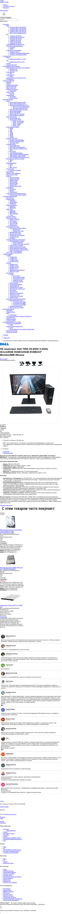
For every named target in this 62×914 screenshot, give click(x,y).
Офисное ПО (10, 75)
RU (4, 14)
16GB (11, 132)
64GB (11, 135)
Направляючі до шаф (16, 287)
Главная (5, 335)
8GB (11, 131)
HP (7, 34)
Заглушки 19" (14, 291)
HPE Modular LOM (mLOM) (17, 156)
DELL (8, 25)
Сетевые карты (11, 144)
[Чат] (0, 906)
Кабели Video (14, 180)
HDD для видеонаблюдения (21, 106)
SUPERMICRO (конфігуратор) (15, 44)
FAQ (4, 840)
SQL (11, 73)
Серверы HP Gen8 (15, 41)
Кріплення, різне (15, 294)
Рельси (8, 83)
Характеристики (8, 453)
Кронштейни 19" (14, 286)
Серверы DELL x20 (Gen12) (18, 31)
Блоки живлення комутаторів (18, 248)
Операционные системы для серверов (18, 67)
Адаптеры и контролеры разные (16, 193)
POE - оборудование (16, 251)
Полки (11, 274)
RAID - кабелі (17, 124)
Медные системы (11, 218)
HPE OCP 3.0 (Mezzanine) (17, 147)
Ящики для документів (16, 293)
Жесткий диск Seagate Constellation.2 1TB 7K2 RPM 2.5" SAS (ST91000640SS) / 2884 (11, 531)
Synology (12, 47)
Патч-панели (13, 222)
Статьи (5, 836)
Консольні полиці (18, 281)
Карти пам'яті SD (11, 86)
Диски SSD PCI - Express (17, 114)
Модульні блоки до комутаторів (19, 250)
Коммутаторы (10, 199)
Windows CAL (14, 70)
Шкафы (8, 263)
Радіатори (13, 96)
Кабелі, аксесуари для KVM (21, 244)
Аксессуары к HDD (12, 174)
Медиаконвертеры (15, 232)
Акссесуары (10, 273)
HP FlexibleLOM (14, 145)
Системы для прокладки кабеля (15, 299)
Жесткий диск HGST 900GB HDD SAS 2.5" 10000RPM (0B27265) (11, 568)
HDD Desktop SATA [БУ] (17, 115)
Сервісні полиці (17, 280)
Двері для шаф (14, 271)
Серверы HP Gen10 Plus (17, 37)
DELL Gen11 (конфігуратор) (18, 33)
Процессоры (10, 169)
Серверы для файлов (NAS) (18, 54)
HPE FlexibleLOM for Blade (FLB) (19, 157)
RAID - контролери (18, 121)
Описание (6, 451)
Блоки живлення (11, 163)
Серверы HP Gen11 (16, 36)
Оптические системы (12, 226)
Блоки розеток (14, 283)
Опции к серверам (8, 80)
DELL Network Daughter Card (18, 148)
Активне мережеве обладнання (15, 239)
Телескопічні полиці (19, 277)
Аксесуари (13, 290)
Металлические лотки (16, 300)
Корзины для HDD (11, 138)
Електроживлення (8, 309)
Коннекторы (13, 225)
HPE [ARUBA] (14, 213)
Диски (8, 101)
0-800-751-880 (4, 2)
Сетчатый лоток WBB (19, 304)
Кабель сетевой (14, 219)
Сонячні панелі (11, 320)
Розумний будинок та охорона (12, 322)
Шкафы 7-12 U (14, 265)
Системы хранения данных (14, 46)
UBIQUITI (12, 200)
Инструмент (10, 197)
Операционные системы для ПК (16, 78)
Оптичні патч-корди (15, 234)
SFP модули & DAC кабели (18, 228)
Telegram (2, 817)
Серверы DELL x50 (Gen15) (18, 27)
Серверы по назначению (13, 50)
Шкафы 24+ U (14, 268)
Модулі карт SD (11, 88)
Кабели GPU (13, 184)
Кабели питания (14, 177)
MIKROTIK (13, 203)
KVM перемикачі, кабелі (17, 241)
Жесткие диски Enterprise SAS (19, 109)
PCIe (11, 150)
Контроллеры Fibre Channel (18, 195)
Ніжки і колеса (14, 297)
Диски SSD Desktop (15, 111)
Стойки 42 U (13, 258)
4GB (11, 130)
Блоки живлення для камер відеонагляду (22, 329)
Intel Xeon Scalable (15, 170)
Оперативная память (12, 127)
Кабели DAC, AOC (18, 231)
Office (11, 76)
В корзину (4, 543)
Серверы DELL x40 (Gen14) (18, 28)
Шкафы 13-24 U (14, 267)
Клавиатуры (13, 192)
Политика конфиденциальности (12, 839)
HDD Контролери (11, 117)
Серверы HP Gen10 (16, 39)
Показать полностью (6, 505)
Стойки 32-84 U (14, 261)
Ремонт (5, 5)
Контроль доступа (11, 332)
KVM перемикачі (18, 242)
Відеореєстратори (11, 330)
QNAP (11, 49)
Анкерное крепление (16, 306)
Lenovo (8, 63)
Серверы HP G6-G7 (16, 43)
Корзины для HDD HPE (17, 141)
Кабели (8, 176)
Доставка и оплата (8, 6)
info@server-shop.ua (10, 814)
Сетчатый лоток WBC (19, 302)
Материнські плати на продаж (15, 158)
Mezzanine (13, 151)
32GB (11, 134)
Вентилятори (14, 98)
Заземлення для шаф (16, 296)
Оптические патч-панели (17, 235)
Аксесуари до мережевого (14, 252)
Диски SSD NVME (15, 112)
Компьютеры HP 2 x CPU (17, 62)
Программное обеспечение (11, 66)
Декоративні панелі (12, 85)
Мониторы (13, 189)
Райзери (8, 82)
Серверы (6, 24)
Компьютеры (7, 56)
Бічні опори (16, 276)
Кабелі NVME (14, 183)
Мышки (12, 190)
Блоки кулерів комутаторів (18, 247)
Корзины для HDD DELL (17, 140)
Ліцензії (12, 93)
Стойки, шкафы (8, 254)
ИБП (7, 313)
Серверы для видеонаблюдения (19, 53)
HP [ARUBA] (13, 202)
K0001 (9, 436)
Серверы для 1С (15, 52)
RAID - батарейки (18, 122)
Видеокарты (10, 171)
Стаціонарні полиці (18, 278)
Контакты (6, 7)
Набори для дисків (12, 89)
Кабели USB (13, 182)
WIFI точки (9, 209)
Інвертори (9, 310)
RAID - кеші (16, 125)
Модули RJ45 (14, 224)
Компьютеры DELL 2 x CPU (18, 59)
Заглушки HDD (14, 143)
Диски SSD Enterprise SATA (18, 102)
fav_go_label (3, 359)
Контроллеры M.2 (15, 118)
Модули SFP (16, 229)
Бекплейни (13, 91)
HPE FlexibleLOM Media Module (19, 154)
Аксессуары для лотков (17, 307)
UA (4, 13)
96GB (11, 128)
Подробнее (3, 617)
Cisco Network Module (16, 153)
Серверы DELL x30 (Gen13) (18, 30)
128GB (12, 137)
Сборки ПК (6, 338)
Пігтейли (12, 238)
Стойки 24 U (13, 257)
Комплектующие (8, 99)
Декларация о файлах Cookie (12, 838)
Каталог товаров (6, 17)
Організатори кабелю (16, 284)
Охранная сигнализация (13, 323)
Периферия (10, 187)
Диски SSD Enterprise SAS (18, 104)
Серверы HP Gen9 (15, 40)
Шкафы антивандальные (17, 270)
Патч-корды (13, 221)
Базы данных (10, 72)
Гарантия (6, 829)
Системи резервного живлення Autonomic (19, 316)
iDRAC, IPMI (10, 92)
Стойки (8, 255)
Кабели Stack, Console (16, 245)
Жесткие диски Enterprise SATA (19, 105)
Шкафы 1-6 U (14, 264)
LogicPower (13, 315)
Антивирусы (10, 79)
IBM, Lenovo (13, 167)
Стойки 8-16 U (14, 260)
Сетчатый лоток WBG (19, 303)
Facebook (3, 823)
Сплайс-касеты (14, 237)
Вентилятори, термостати (17, 289)
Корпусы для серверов (13, 173)
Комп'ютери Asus (11, 65)
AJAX (11, 325)
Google (2, 821)
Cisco (11, 215)
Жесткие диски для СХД (20, 108)
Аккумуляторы (10, 317)
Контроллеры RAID (15, 119)
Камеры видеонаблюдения (14, 326)
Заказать (3, 428)
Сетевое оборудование (10, 196)
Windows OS (13, 69)
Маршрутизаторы (11, 205)
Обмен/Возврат (11, 830)
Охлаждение (10, 95)
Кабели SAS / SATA (15, 186)
